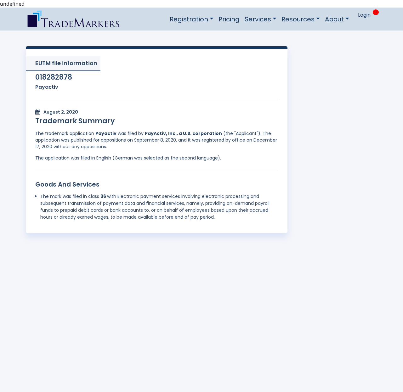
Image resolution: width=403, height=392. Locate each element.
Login (364, 15)
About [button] (334, 19)
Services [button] (258, 19)
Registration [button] (189, 19)
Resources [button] (298, 19)
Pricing (229, 19)
